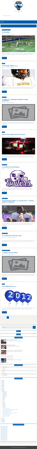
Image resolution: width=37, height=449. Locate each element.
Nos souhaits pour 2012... (9, 286)
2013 (2, 389)
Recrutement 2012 (4, 437)
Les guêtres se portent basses (11, 167)
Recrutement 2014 (4, 435)
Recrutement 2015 (4, 434)
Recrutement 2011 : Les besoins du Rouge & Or (15, 350)
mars (3, 403)
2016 (2, 385)
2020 (3, 380)
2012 (2, 390)
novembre (4, 393)
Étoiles (3, 63)
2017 (2, 384)
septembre (4, 395)
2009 (3, 420)
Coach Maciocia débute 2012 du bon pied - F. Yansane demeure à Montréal (18, 201)
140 (15, 317)
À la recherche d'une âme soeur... (12, 235)
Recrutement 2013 (4, 436)
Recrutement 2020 (4, 428)
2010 (2, 419)
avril (3, 402)
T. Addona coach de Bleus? (10, 252)
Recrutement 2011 (4, 438)
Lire (4, 91)
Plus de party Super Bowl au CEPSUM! (13, 134)
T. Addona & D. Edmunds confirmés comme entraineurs (15, 100)
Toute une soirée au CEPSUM (12, 339)
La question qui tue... (10, 358)
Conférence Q (4, 164)
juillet (4, 398)
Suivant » (34, 317)
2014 (2, 388)
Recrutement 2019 (4, 429)
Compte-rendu (4, 367)
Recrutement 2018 (4, 430)
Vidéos (3, 372)
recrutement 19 (4, 375)
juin (3, 399)
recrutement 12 (4, 198)
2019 (2, 381)
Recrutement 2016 (4, 433)
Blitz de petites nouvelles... (11, 345)
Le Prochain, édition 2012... (10, 66)
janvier (4, 406)
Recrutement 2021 (4, 427)
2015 (2, 386)
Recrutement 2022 (4, 426)
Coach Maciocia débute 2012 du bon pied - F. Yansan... (9, 412)
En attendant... (6, 32)
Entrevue (3, 370)
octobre (4, 394)
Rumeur (8, 250)
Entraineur (4, 97)
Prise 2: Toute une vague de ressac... (7, 355)
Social (3, 132)
